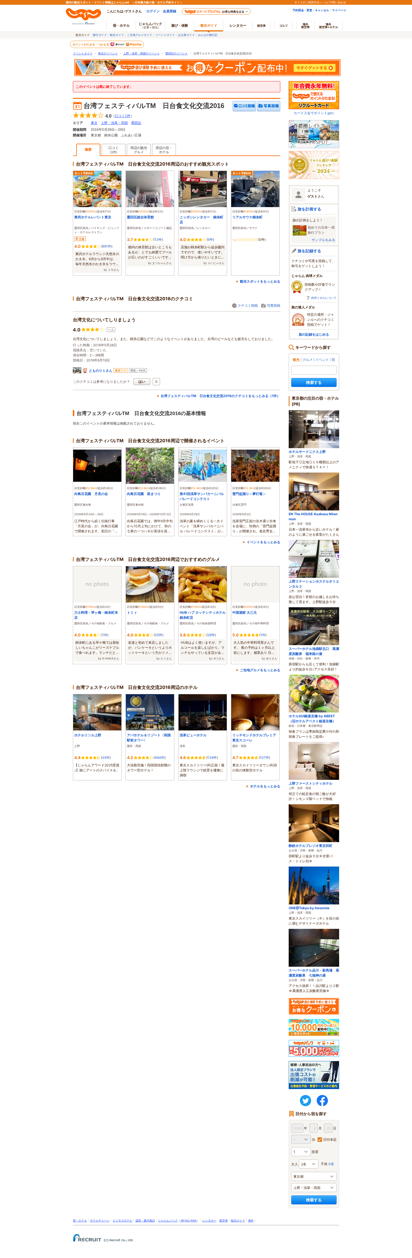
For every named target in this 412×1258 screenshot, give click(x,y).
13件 (158, 239)
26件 (211, 635)
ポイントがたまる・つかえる (91, 44)
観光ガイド (117, 34)
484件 (160, 757)
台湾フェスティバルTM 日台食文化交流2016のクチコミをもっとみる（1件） (220, 396)
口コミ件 (122, 116)
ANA (193, 1220)
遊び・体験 (179, 25)
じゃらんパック (150, 25)
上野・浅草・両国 (114, 123)
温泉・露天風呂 (145, 1220)
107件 (264, 757)
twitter (305, 1100)
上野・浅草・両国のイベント (141, 53)
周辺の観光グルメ (138, 150)
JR (182, 1220)
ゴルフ (283, 25)
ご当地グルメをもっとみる (260, 670)
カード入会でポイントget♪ (314, 113)
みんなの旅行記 (207, 34)
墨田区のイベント (176, 53)
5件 (210, 239)
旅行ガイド (100, 34)
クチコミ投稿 (248, 305)
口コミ (113, 150)
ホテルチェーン (100, 1220)
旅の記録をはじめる (314, 334)
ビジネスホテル (122, 1220)
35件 (106, 757)
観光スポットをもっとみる (260, 281)
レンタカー (238, 25)
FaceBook (322, 1100)
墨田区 (136, 123)
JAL (187, 1220)
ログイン (153, 11)
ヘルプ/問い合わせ (334, 2)
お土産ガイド (186, 34)
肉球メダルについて (323, 297)
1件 (104, 635)
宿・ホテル (80, 1220)
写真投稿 (273, 305)
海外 (305, 25)
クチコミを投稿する (244, 106)
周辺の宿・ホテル (164, 150)
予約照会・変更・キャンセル (311, 10)
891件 (106, 246)
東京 (94, 123)
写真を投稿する (268, 106)
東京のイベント (108, 53)
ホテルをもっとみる (265, 786)
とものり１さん (100, 370)
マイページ (339, 10)
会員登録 (169, 11)
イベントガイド (165, 34)
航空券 (261, 25)
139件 (212, 757)
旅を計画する (309, 209)
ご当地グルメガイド (139, 34)
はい (141, 382)
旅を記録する (309, 250)
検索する (314, 382)
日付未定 (330, 1139)
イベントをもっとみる (263, 542)
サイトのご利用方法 (307, 2)
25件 (158, 635)
